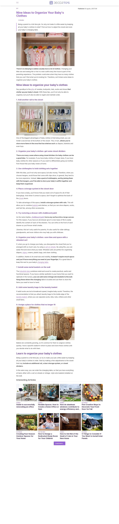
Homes (18, 402)
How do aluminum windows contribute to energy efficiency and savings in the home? (69, 407)
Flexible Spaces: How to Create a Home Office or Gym (48, 407)
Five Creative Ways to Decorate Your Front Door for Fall (91, 407)
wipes (24, 252)
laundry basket (21, 297)
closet (21, 198)
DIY (17, 8)
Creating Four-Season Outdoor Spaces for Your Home (25, 436)
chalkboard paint (38, 217)
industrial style (25, 271)
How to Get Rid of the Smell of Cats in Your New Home (69, 436)
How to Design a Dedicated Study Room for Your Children (48, 436)
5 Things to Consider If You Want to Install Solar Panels (92, 436)
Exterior (84, 402)
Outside (84, 432)
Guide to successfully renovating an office (25, 406)
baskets (35, 205)
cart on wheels (50, 247)
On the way (41, 432)
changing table (43, 262)
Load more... (59, 443)
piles (32, 89)
